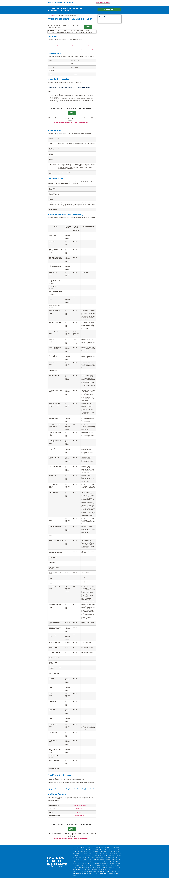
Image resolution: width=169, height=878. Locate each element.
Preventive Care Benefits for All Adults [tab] (55, 789)
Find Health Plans (103, 3)
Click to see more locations (87, 49)
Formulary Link (77, 812)
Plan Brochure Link (78, 808)
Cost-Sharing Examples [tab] (84, 87)
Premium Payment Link (79, 815)
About (105, 873)
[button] (119, 16)
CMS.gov (78, 859)
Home (49, 15)
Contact (110, 873)
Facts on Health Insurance (60, 2)
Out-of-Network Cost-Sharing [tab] (66, 87)
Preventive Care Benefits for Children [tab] (88, 789)
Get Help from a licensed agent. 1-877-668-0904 (67, 8)
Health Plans (54, 15)
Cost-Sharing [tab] (52, 87)
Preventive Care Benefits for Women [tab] (72, 789)
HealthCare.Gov (94, 867)
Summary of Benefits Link (80, 805)
